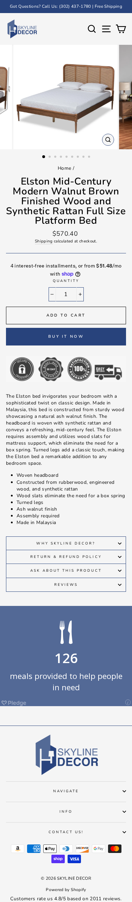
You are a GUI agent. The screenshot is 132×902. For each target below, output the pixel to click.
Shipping (44, 241)
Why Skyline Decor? (65, 543)
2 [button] (50, 157)
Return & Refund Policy (65, 556)
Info (66, 811)
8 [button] (84, 157)
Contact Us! (66, 832)
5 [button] (67, 157)
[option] (66, 7)
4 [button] (61, 157)
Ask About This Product (65, 570)
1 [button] (44, 157)
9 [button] (90, 157)
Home (64, 168)
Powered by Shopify (66, 889)
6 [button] (73, 157)
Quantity (66, 280)
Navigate (66, 791)
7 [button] (78, 157)
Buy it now (66, 336)
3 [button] (56, 157)
